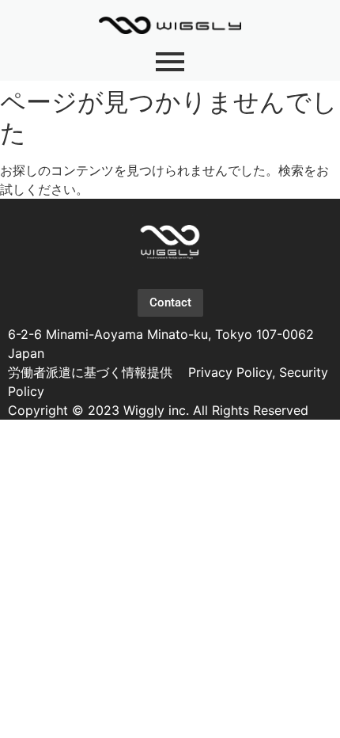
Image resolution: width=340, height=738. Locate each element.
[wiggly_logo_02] (170, 241)
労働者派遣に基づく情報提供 (92, 372)
